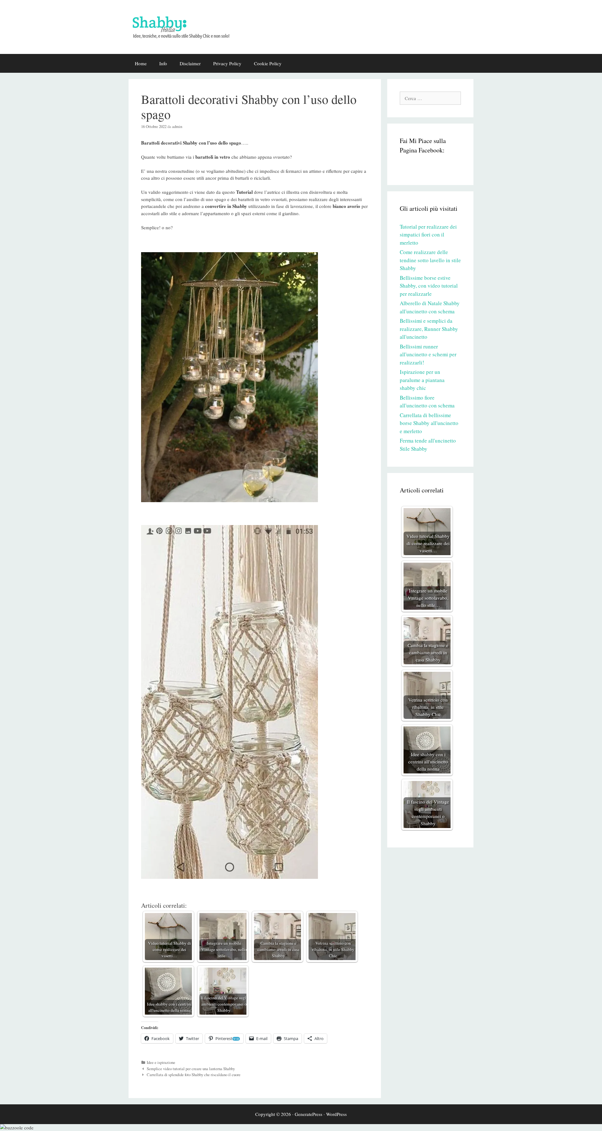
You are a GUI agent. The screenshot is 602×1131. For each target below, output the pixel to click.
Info (163, 63)
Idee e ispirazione (161, 1062)
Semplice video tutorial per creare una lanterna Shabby (191, 1068)
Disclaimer (190, 63)
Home (141, 63)
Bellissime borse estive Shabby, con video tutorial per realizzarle (429, 285)
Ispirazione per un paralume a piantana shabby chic (422, 379)
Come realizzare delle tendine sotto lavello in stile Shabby (430, 260)
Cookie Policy (268, 63)
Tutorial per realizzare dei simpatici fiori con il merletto (428, 234)
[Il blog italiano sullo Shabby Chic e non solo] (185, 26)
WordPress (336, 1114)
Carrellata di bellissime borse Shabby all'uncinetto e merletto (429, 423)
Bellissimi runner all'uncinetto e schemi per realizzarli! (428, 354)
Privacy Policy (227, 63)
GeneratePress (308, 1114)
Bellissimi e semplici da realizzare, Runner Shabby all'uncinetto (429, 328)
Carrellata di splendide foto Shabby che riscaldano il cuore (193, 1074)
